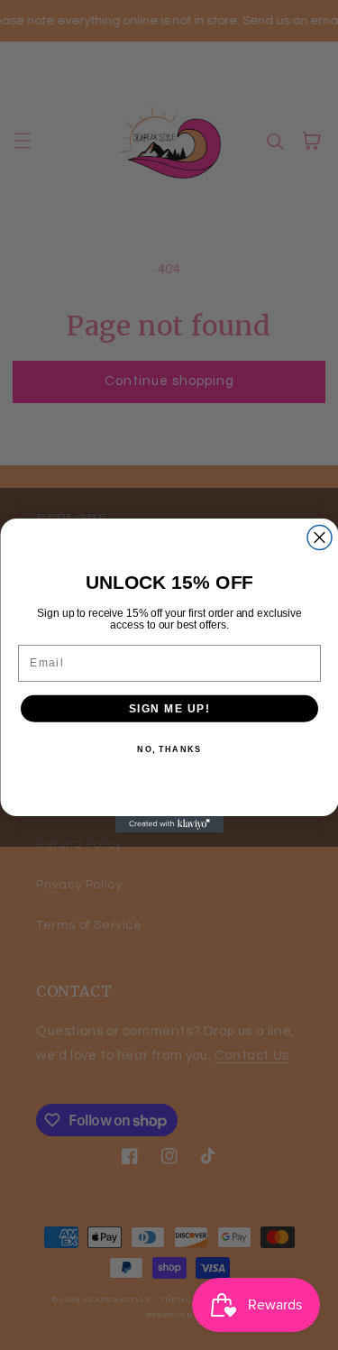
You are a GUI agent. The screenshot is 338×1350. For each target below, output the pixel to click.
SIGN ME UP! (169, 708)
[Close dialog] (319, 537)
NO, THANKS (169, 749)
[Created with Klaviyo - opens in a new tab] (169, 824)
